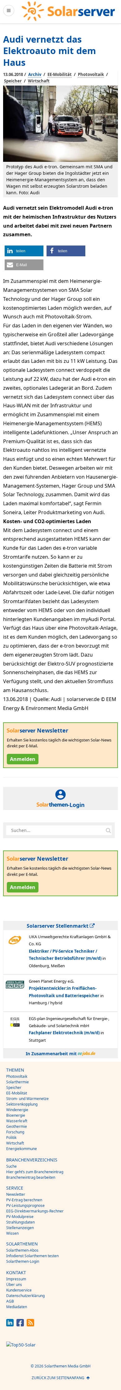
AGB (10, 1301)
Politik (11, 1137)
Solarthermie (17, 1082)
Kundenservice (19, 1290)
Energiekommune (21, 1148)
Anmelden (22, 759)
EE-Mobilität (59, 74)
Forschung (15, 1132)
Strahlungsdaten (20, 1222)
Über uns (14, 1284)
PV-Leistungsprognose (25, 1205)
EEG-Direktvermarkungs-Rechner (35, 1211)
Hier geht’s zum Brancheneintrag (34, 1171)
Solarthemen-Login (22, 1261)
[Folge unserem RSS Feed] (30, 1325)
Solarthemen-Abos (22, 1250)
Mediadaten (16, 1306)
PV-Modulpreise (20, 1216)
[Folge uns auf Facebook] (20, 1325)
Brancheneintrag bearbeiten (30, 1177)
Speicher (13, 81)
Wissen (12, 1233)
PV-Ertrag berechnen (24, 1200)
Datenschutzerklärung (25, 1295)
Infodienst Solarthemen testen (32, 1255)
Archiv (34, 74)
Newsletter (15, 1194)
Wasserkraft (16, 1120)
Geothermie (16, 1126)
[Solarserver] (68, 11)
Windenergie (17, 1109)
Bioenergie (15, 1115)
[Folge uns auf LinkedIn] (10, 1325)
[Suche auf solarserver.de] (108, 830)
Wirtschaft (39, 81)
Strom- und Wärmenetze (27, 1098)
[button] (24, 251)
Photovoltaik (91, 74)
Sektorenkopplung (22, 1104)
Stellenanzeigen (20, 1227)
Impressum (16, 1279)
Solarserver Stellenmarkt (58, 925)
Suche (11, 1166)
